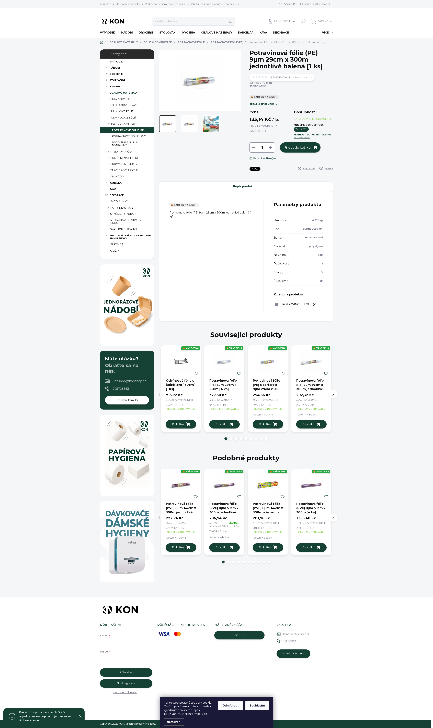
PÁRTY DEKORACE (121, 207)
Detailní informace (261, 104)
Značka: (257, 86)
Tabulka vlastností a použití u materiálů (213, 4)
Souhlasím (257, 705)
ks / (239, 635)
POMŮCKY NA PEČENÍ (124, 157)
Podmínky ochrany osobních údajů (165, 4)
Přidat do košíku (297, 147)
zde (204, 713)
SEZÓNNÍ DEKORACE (123, 214)
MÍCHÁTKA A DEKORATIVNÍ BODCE (127, 221)
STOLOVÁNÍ (117, 80)
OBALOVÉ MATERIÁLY (123, 92)
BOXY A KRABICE (121, 99)
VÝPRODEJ (116, 61)
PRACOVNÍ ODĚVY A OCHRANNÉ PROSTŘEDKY (130, 237)
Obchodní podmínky (128, 4)
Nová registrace (126, 683)
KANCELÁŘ (116, 182)
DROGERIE (116, 74)
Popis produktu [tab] (244, 186)
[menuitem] (109, 33)
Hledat (231, 21)
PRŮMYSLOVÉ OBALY (123, 164)
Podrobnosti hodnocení (300, 77)
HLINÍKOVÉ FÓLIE (122, 111)
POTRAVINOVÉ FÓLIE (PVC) (129, 136)
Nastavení (174, 722)
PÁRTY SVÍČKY (119, 201)
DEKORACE (116, 195)
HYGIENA (115, 86)
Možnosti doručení (312, 136)
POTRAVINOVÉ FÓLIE (124, 123)
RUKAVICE (116, 244)
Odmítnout (230, 705)
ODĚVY (114, 250)
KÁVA (112, 188)
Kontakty (105, 4)
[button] (225, 438)
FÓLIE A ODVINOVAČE (124, 105)
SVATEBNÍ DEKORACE (124, 229)
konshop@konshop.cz (129, 381)
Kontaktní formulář (127, 400)
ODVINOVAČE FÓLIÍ (123, 117)
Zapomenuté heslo (125, 692)
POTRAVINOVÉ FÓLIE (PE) (128, 130)
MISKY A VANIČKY (121, 151)
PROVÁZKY (117, 176)
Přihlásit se (126, 672)
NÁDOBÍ (114, 67)
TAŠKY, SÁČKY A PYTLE (124, 170)
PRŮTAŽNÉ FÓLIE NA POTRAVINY (125, 144)
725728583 (121, 389)
